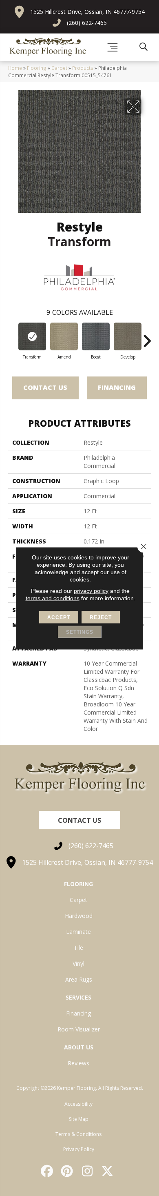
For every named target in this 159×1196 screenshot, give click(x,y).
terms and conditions (53, 598)
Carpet (59, 68)
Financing (117, 387)
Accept (58, 617)
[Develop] (128, 336)
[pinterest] (68, 1171)
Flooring (36, 68)
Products (82, 68)
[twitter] (108, 1171)
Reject (101, 617)
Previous (12, 337)
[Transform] (32, 336)
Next (147, 337)
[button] (79, 820)
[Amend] (64, 336)
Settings (79, 632)
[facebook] (47, 1171)
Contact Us (45, 387)
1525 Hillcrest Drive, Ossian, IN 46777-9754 (87, 12)
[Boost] (96, 336)
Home (15, 68)
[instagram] (88, 1171)
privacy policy (91, 590)
